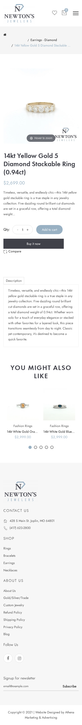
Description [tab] (14, 280)
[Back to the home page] (4, 34)
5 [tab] (52, 447)
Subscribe (69, 686)
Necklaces (10, 570)
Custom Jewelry (13, 605)
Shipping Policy (14, 619)
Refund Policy (12, 612)
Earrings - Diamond (44, 39)
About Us (9, 590)
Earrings (9, 563)
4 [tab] (46, 447)
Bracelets (9, 555)
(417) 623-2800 (20, 528)
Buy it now (34, 243)
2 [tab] (35, 447)
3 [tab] (41, 447)
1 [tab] (30, 447)
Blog (6, 634)
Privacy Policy (12, 627)
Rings (7, 548)
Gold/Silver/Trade (15, 598)
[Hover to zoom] (41, 105)
